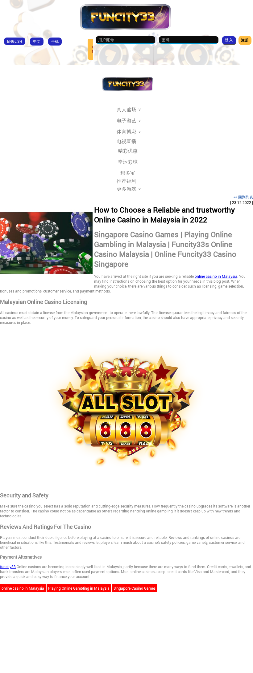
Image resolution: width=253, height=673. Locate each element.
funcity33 (8, 566)
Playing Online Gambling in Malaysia (79, 588)
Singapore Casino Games (135, 588)
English (14, 41)
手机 (55, 41)
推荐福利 (126, 180)
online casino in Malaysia (216, 276)
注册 (245, 40)
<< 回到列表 (243, 196)
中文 (36, 41)
